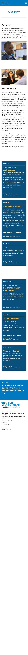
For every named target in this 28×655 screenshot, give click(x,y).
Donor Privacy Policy (6, 429)
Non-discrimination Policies (7, 420)
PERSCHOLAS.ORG (8, 416)
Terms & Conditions (5, 424)
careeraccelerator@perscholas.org (13, 413)
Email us (5, 388)
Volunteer (3, 426)
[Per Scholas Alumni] (5, 3)
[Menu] (26, 3)
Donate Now (4, 427)
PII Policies (4, 422)
